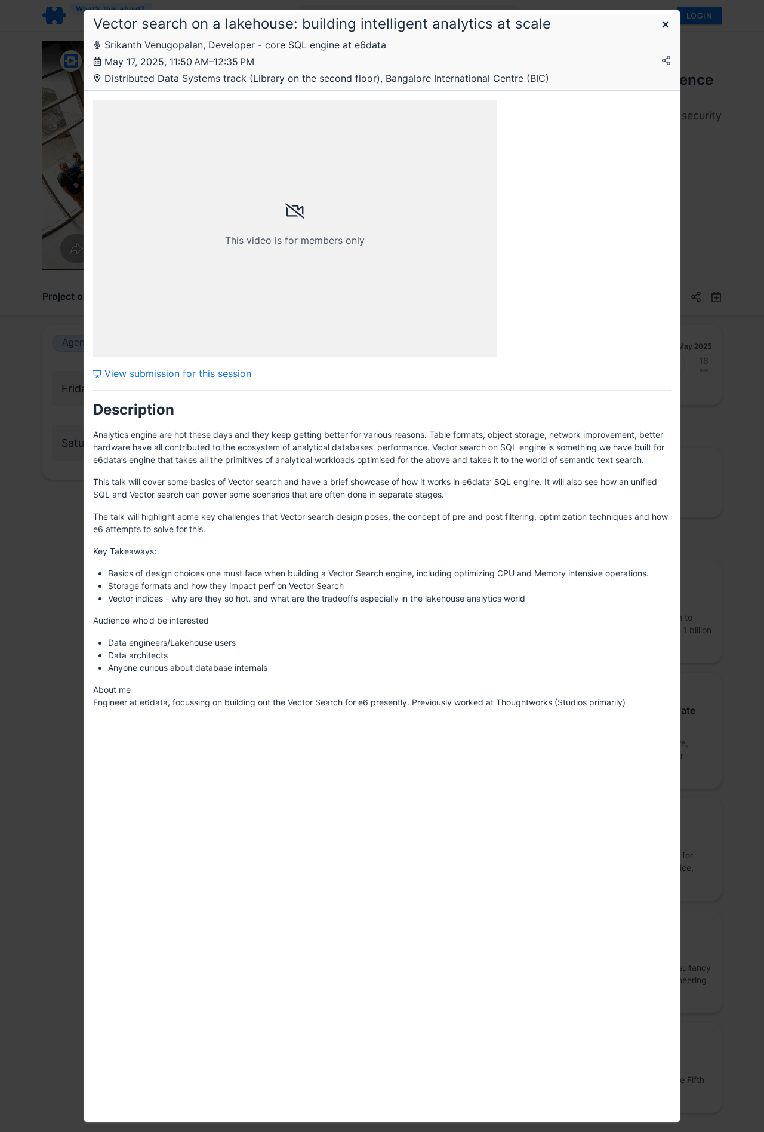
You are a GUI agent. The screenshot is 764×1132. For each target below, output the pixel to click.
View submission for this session (176, 373)
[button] (665, 25)
